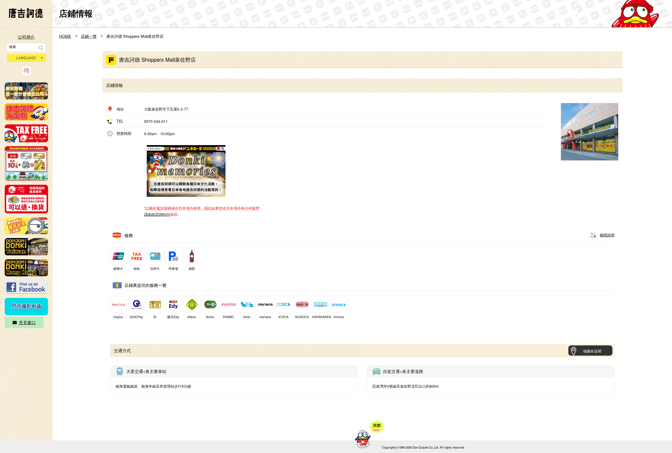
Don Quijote (26, 13)
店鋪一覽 (89, 36)
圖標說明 (607, 235)
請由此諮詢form (157, 214)
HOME (65, 36)
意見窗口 (27, 322)
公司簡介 (26, 37)
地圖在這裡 (592, 351)
